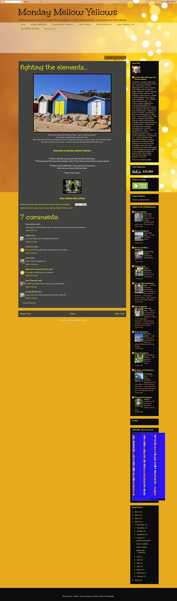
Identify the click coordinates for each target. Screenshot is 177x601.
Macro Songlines (141, 353)
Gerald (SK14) (31, 292)
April (139, 566)
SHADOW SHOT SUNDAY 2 (63, 24)
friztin (96, 596)
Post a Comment (29, 303)
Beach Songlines (142, 231)
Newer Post (25, 314)
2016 (137, 515)
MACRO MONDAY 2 (104, 24)
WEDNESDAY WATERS (30, 29)
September (141, 534)
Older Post (119, 314)
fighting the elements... (141, 551)
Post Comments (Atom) (77, 320)
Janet (28, 258)
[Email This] (76, 204)
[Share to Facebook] (83, 204)
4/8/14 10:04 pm (32, 264)
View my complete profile (141, 160)
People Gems (140, 266)
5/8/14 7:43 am (31, 298)
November (141, 528)
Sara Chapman (31, 280)
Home (23, 24)
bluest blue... (148, 214)
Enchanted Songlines (143, 397)
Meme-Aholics (50, 29)
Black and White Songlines (141, 249)
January (140, 576)
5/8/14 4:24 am (31, 287)
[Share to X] (81, 204)
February (140, 573)
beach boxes (44, 208)
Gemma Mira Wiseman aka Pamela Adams (145, 78)
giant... (146, 285)
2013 (137, 580)
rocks (71, 208)
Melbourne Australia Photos (37, 269)
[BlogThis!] (78, 204)
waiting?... (147, 399)
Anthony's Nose (32, 208)
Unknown (29, 247)
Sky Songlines (140, 212)
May (139, 563)
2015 (137, 518)
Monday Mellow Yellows (67, 12)
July (138, 557)
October (140, 531)
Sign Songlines (141, 306)
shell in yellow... (142, 547)
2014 (137, 522)
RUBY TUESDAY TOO (125, 24)
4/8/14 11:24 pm (32, 275)
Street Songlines (141, 332)
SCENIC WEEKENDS (39, 24)
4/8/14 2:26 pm (31, 242)
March (139, 570)
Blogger (111, 596)
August (140, 538)
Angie (28, 235)
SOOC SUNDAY (85, 24)
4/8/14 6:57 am (31, 230)
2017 (137, 512)
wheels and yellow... (143, 541)
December (141, 525)
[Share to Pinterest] (85, 204)
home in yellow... (142, 544)
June (139, 560)
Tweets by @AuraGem (140, 200)
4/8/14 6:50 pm (31, 253)
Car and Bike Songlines (144, 283)
